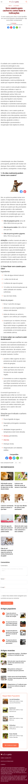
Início (10, 5)
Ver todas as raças (10, 745)
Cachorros (16, 5)
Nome (3, 579)
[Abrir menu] (1, 1)
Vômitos (6, 436)
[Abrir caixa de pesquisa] (26, 2)
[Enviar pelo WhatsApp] (17, 27)
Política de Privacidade (7, 761)
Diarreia (6, 440)
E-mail (3, 587)
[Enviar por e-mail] (20, 27)
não (20, 462)
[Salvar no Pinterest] (24, 191)
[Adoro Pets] (14, 2)
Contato (3, 764)
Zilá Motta (14, 23)
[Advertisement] (14, 45)
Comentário (4, 565)
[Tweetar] (14, 27)
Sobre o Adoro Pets (6, 758)
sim (16, 462)
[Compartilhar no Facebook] (21, 191)
